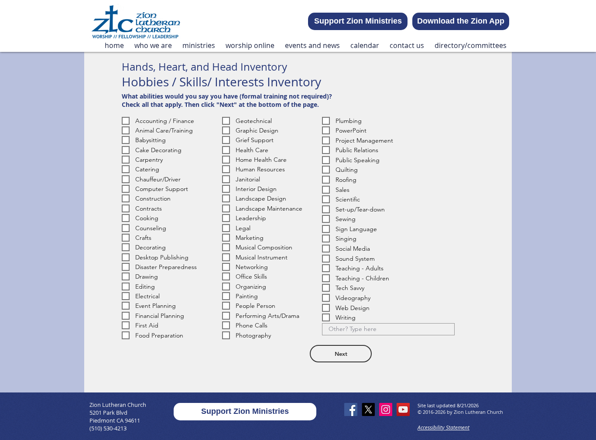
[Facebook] (350, 409)
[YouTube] (403, 409)
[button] (153, 45)
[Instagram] (385, 409)
